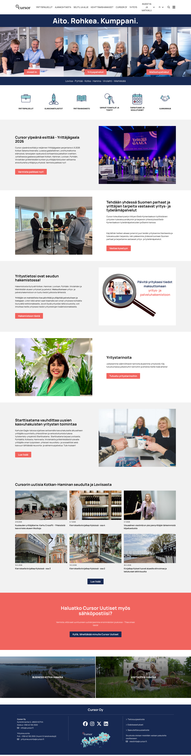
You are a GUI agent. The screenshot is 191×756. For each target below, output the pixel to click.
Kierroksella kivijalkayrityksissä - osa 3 (33, 568)
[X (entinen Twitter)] (99, 723)
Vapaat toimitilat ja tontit (109, 109)
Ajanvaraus (165, 108)
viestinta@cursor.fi (138, 741)
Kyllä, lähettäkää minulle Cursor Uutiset (95, 634)
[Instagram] (92, 723)
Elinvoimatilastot (54, 108)
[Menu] (174, 7)
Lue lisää (23, 454)
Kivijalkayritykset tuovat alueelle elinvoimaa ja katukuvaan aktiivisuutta (145, 570)
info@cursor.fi (27, 728)
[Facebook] (85, 723)
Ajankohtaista (63, 7)
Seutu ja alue (81, 7)
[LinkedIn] (106, 723)
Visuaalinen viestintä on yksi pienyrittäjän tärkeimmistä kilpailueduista (149, 527)
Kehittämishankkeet (102, 7)
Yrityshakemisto (81, 108)
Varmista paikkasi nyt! (31, 171)
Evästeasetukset (135, 725)
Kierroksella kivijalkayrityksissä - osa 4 (87, 525)
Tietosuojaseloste (136, 719)
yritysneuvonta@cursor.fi (32, 739)
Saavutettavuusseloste (138, 730)
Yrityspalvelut (44, 7)
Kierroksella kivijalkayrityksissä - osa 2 (87, 568)
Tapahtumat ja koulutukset (137, 109)
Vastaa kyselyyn (118, 248)
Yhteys (133, 7)
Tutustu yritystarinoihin (123, 376)
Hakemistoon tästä (29, 315)
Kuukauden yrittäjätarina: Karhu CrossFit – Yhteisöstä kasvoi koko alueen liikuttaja (40, 527)
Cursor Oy (121, 7)
